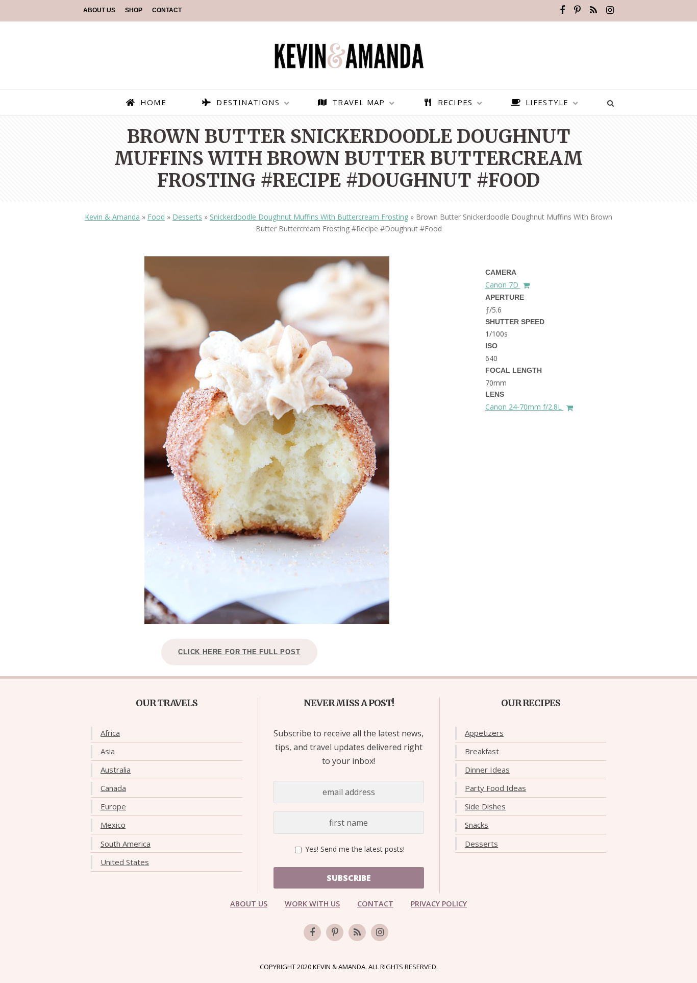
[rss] (593, 10)
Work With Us (312, 903)
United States (125, 862)
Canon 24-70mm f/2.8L (524, 407)
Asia (108, 751)
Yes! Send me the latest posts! (354, 849)
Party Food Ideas (495, 788)
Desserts (187, 217)
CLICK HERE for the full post (239, 652)
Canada (113, 788)
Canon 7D (502, 285)
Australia (116, 769)
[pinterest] (577, 10)
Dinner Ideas (487, 769)
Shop (133, 10)
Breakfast (482, 751)
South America (126, 843)
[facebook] (562, 10)
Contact (167, 10)
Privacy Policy (439, 903)
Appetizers (484, 733)
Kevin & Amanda (112, 217)
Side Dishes (485, 806)
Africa (110, 733)
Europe (113, 806)
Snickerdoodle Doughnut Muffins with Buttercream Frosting (309, 217)
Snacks (476, 825)
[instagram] (610, 10)
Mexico (113, 825)
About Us (99, 10)
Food (156, 217)
